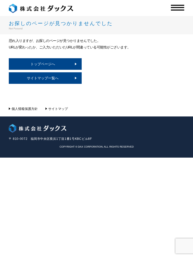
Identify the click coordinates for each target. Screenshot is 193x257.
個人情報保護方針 (25, 109)
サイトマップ (58, 109)
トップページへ (42, 64)
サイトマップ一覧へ (43, 78)
